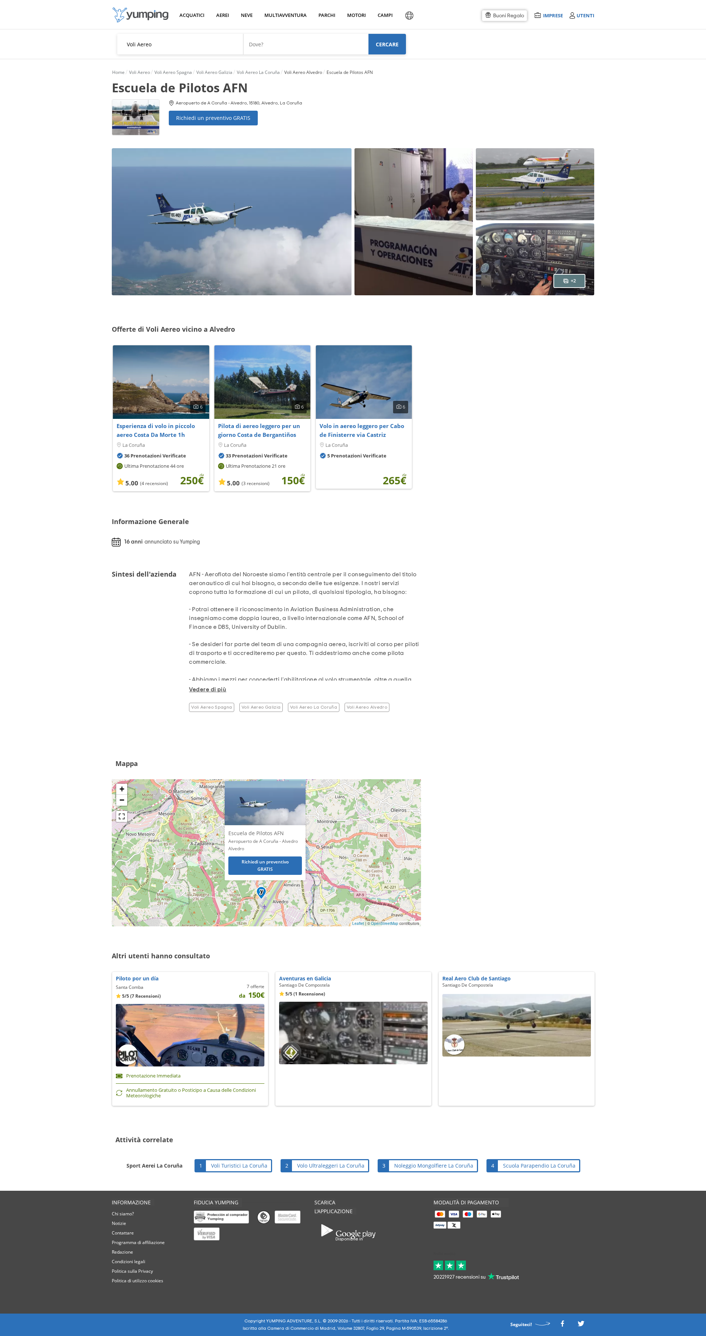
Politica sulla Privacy (132, 1271)
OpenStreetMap (384, 923)
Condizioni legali (128, 1261)
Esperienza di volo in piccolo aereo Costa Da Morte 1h (156, 430)
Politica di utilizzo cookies (137, 1281)
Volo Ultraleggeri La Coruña (330, 1165)
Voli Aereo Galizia (261, 707)
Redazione (122, 1252)
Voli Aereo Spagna (211, 707)
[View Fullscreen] (121, 816)
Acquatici (191, 15)
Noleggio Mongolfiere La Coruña (433, 1165)
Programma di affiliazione (138, 1242)
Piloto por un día (137, 978)
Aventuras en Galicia (305, 978)
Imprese (553, 15)
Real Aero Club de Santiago (476, 978)
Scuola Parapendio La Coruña (539, 1165)
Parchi (326, 15)
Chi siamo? (123, 1214)
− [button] (122, 800)
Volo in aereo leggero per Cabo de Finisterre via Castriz (362, 430)
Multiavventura (284, 15)
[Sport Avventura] (140, 14)
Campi (385, 15)
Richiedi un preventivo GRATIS (213, 117)
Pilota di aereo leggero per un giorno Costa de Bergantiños (259, 430)
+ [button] (122, 789)
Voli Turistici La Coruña (239, 1165)
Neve (247, 15)
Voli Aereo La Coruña (313, 707)
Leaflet (358, 923)
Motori (356, 15)
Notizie (119, 1223)
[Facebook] (562, 1325)
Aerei (222, 15)
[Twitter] (581, 1325)
